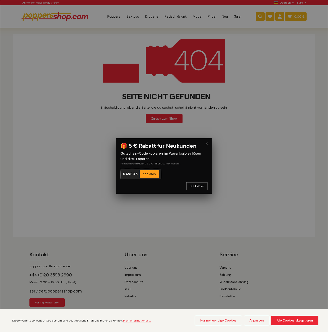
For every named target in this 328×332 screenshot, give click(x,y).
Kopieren (149, 174)
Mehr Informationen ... (137, 320)
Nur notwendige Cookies (218, 320)
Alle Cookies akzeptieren (295, 320)
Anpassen (256, 320)
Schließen (197, 186)
